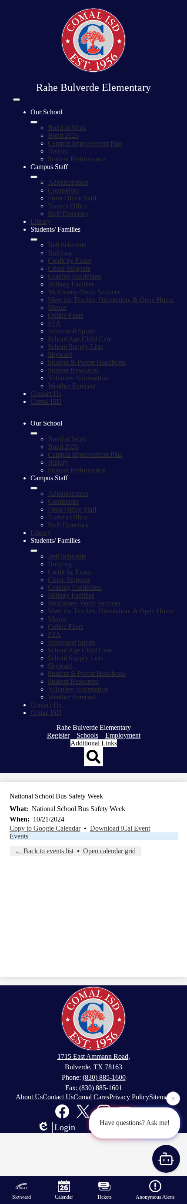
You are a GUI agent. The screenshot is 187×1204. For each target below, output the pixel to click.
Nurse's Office (67, 206)
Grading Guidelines (75, 276)
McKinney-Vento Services (84, 292)
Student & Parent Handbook (87, 362)
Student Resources (73, 370)
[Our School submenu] (33, 122)
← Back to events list (44, 851)
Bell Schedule (67, 245)
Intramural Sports (71, 331)
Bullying (60, 252)
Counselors (63, 190)
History (58, 151)
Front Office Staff (72, 198)
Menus (57, 307)
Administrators (68, 182)
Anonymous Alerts (155, 1197)
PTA (54, 323)
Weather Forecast (71, 385)
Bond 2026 (63, 135)
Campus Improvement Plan (85, 143)
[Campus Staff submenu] (33, 177)
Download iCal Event (120, 828)
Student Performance (76, 159)
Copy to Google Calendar (45, 828)
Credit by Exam (69, 260)
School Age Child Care (80, 339)
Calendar (64, 1197)
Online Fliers (65, 315)
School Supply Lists (75, 346)
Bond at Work (67, 127)
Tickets (104, 1197)
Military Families (71, 284)
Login (64, 1127)
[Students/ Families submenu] (33, 239)
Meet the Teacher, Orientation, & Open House (111, 299)
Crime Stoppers (69, 268)
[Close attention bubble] (173, 1098)
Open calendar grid (109, 851)
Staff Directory (68, 213)
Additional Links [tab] (93, 743)
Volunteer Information (78, 378)
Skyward (60, 354)
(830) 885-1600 (104, 1077)
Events (19, 836)
